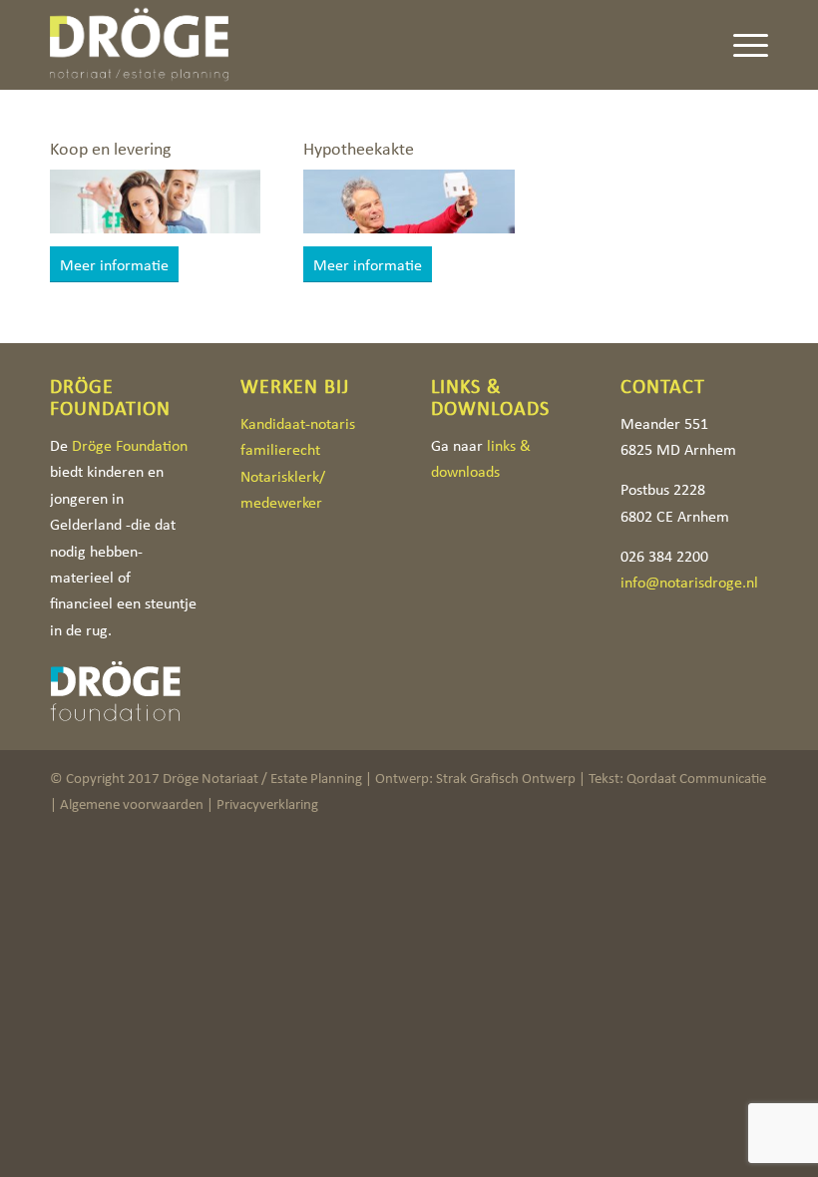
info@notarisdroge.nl (689, 582)
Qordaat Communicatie (696, 778)
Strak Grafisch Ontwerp (506, 778)
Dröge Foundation (130, 445)
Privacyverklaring (267, 804)
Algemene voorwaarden (132, 804)
